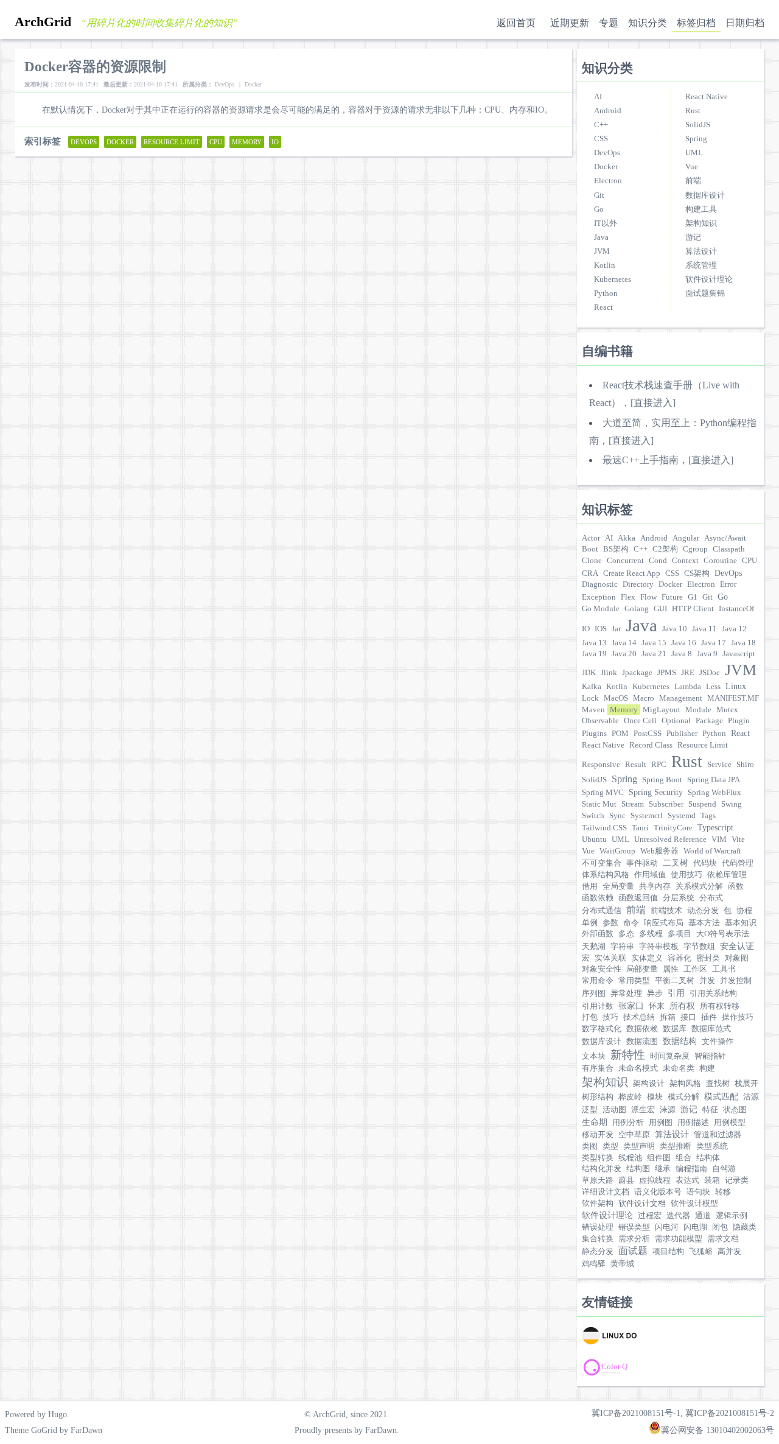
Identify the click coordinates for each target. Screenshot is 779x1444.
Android (607, 111)
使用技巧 (686, 875)
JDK (589, 672)
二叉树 (675, 862)
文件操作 (717, 1041)
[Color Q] (636, 1367)
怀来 (657, 1006)
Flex (628, 597)
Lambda (687, 686)
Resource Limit (702, 745)
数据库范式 (711, 1029)
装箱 (712, 1180)
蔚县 (626, 1180)
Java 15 (653, 643)
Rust (692, 111)
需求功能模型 (678, 1239)
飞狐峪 (701, 1251)
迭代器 (678, 1215)
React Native (706, 97)
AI (598, 97)
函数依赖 (597, 898)
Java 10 (674, 629)
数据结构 (680, 1041)
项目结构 (668, 1251)
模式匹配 (721, 1096)
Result (635, 764)
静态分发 (597, 1251)
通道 (703, 1215)
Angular (685, 538)
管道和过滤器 (717, 1134)
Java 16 (683, 643)
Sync (617, 815)
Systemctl (647, 815)
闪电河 (667, 1227)
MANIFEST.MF (733, 698)
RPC (658, 764)
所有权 (682, 1006)
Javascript (738, 654)
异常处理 (626, 993)
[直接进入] (653, 403)
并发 (707, 980)
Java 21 (653, 654)
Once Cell (640, 721)
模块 (655, 1097)
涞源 (668, 1110)
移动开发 (597, 1134)
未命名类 (678, 1068)
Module (698, 710)
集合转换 (597, 1239)
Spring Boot (662, 780)
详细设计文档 (605, 1192)
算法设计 (701, 251)
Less (713, 686)
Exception (599, 597)
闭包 (720, 1227)
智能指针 (710, 1056)
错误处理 (597, 1227)
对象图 (737, 958)
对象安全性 (601, 969)
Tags (708, 815)
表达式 (687, 1180)
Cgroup (695, 549)
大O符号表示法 (722, 934)
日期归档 (744, 23)
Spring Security (656, 792)
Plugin (739, 721)
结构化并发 (601, 1169)
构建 (707, 1068)
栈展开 (746, 1083)
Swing (731, 804)
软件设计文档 (642, 1203)
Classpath (729, 549)
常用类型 (634, 980)
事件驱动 (642, 863)
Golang (636, 609)
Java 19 (594, 654)
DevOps (607, 153)
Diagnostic (600, 584)
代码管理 (737, 863)
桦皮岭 (630, 1097)
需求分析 (634, 1239)
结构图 (638, 1169)
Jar (616, 629)
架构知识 (701, 223)
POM (620, 733)
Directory (638, 584)
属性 (671, 969)
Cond (658, 560)
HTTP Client (693, 609)
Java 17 (713, 643)
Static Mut (599, 804)
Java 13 (594, 643)
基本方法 (704, 923)
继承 (663, 1169)
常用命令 (597, 980)
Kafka (591, 686)
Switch (593, 815)
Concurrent (625, 560)
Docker (606, 167)
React (603, 307)
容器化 (679, 958)
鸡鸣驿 (594, 1264)
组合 (683, 1158)
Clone (592, 560)
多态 (626, 934)
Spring (696, 139)
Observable (600, 721)
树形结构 (597, 1097)
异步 (655, 993)
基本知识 (740, 923)
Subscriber (666, 804)
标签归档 (696, 23)
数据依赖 (642, 1029)
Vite (738, 839)
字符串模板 (659, 946)
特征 (710, 1110)
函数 (736, 886)
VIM (719, 839)
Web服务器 (659, 851)
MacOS (616, 698)
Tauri (640, 828)
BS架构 (616, 549)
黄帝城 (622, 1264)
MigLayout (661, 710)
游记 (693, 237)
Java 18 (743, 643)
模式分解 (683, 1097)
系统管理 (701, 265)
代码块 (705, 863)
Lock (590, 698)
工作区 (695, 969)
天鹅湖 (594, 946)
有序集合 (597, 1068)
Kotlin (604, 265)
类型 (610, 1146)
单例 (590, 923)
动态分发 (703, 910)
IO (586, 629)
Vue (691, 167)
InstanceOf (736, 609)
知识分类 (647, 23)
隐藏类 (744, 1227)
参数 (610, 923)
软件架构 (597, 1203)
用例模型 (730, 1122)
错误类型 (634, 1227)
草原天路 (597, 1180)
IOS (601, 629)
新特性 (627, 1054)
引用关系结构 (713, 993)
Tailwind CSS (604, 828)
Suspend (702, 804)
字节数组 (699, 946)
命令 (631, 923)
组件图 (659, 1158)
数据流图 (642, 1041)
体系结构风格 (605, 875)
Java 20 (624, 654)
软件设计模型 (694, 1203)
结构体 (708, 1158)
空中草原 (634, 1134)
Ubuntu (594, 839)
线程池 (630, 1158)
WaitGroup (617, 851)
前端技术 (666, 910)
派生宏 (643, 1110)
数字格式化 (601, 1029)
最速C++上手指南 (641, 460)
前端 (693, 181)
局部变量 (642, 969)
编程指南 (691, 1169)
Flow (648, 597)
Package (709, 721)
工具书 (724, 969)
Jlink (609, 672)
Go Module (601, 609)
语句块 (698, 1192)
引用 (676, 993)
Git (599, 195)
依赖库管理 (727, 875)
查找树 (718, 1083)
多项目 (679, 934)
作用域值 (650, 875)
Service (719, 764)
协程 (744, 910)
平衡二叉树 (674, 980)
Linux (735, 686)
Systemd (682, 815)
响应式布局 (663, 923)
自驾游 (724, 1169)
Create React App (631, 573)
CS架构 (697, 573)
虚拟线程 (655, 1180)
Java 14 (624, 643)
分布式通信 (601, 910)
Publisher (681, 733)
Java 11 (704, 629)
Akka (626, 538)
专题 (608, 23)
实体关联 (610, 958)
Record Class (650, 745)
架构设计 (649, 1083)
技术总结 (639, 1017)
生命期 (594, 1122)
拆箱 (668, 1017)
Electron (608, 181)
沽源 (751, 1097)
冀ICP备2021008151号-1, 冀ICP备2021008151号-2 (683, 1413)
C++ (601, 125)
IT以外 (605, 223)
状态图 (735, 1110)
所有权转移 (719, 1006)
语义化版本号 (658, 1192)
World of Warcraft (712, 851)
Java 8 (681, 654)
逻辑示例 (731, 1215)
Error (728, 584)
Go (599, 209)
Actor (591, 538)
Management (680, 698)
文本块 (594, 1056)
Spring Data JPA (713, 780)
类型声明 (639, 1146)
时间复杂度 (670, 1056)
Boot (590, 549)
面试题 (633, 1251)
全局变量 (618, 886)
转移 (723, 1192)
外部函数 (597, 934)
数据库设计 (705, 195)
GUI (660, 609)
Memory (624, 710)
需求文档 (723, 1239)
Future (672, 597)
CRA (590, 573)
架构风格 (685, 1083)
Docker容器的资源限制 (95, 66)
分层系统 (678, 898)
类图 (590, 1146)
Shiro (745, 764)
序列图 (594, 993)
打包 (590, 1017)
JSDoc (709, 672)
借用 (590, 886)
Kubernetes (612, 279)
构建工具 (701, 209)
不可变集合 (601, 863)
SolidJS (697, 125)
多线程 (651, 934)
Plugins (594, 733)
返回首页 (516, 23)
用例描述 (693, 1122)
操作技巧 (737, 1017)
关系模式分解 (699, 886)
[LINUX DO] (636, 1336)
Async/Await (725, 538)
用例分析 (628, 1122)
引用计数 (597, 1006)
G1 (692, 597)
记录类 (737, 1180)
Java (601, 237)
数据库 (674, 1029)
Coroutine (720, 560)
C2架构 (665, 549)
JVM (602, 251)
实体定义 (647, 958)
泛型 (590, 1110)
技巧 (610, 1017)
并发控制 (736, 980)
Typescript (715, 827)
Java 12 (734, 629)
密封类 (708, 958)
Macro (643, 698)
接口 (688, 1017)
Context (685, 560)
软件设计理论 (709, 279)
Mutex (727, 710)
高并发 (729, 1251)
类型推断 (675, 1146)
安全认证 (737, 946)
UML (694, 153)
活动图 (614, 1110)
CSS (601, 139)
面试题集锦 (705, 293)
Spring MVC (603, 792)
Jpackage (637, 672)
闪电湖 (695, 1227)
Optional (676, 721)
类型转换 (597, 1158)
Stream (632, 804)
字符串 (622, 946)
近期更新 (569, 23)
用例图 (660, 1122)
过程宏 (650, 1215)
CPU (749, 560)
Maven (593, 710)
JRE (687, 672)
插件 (709, 1017)
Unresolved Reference (670, 839)
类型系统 (712, 1146)
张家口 (631, 1006)
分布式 (711, 898)
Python (606, 293)
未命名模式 (638, 1068)
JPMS (666, 672)
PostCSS (648, 733)
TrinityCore (673, 828)
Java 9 (707, 654)
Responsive (601, 764)
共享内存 (655, 886)
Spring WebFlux (714, 792)
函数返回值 (638, 898)
